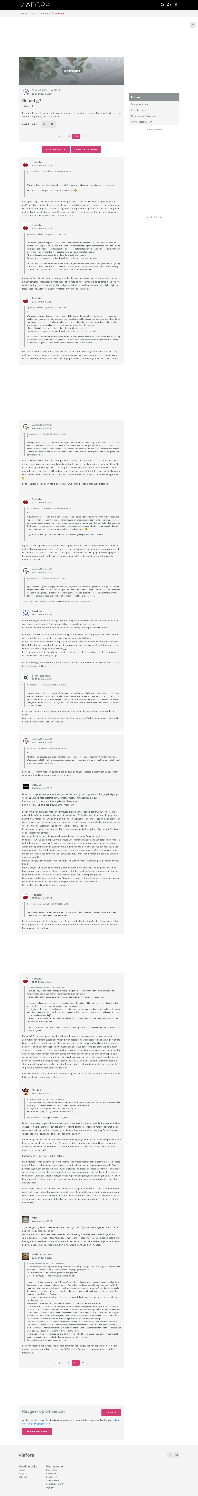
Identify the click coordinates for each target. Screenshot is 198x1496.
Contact (23, 1476)
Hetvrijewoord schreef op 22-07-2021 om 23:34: (49, 508)
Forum (33, 13)
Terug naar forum (139, 104)
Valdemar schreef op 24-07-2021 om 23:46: (46, 748)
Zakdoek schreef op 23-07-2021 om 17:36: (46, 987)
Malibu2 (36, 1090)
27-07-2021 (37, 1221)
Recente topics (138, 110)
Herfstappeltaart (42, 1254)
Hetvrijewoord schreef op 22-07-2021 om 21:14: (49, 171)
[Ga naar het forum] (169, 5)
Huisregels (51, 1469)
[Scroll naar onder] (193, 25)
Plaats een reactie (55, 149)
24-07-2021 (37, 678)
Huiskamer (45, 13)
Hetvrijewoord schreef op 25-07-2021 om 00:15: (49, 904)
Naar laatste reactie (86, 149)
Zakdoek (37, 611)
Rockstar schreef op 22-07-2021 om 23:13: (46, 434)
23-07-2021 (37, 614)
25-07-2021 (37, 742)
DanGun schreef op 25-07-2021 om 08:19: (45, 1099)
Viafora (26, 1455)
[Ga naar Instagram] (176, 1455)
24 (82, 136)
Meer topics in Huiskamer (143, 115)
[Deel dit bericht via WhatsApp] (44, 124)
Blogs (21, 1473)
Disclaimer (51, 1473)
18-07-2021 (37, 93)
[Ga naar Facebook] (170, 1455)
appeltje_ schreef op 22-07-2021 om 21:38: (47, 234)
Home (24, 13)
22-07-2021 (37, 165)
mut (34, 1217)
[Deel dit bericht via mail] (52, 124)
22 (69, 136)
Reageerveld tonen (37, 1431)
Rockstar (37, 162)
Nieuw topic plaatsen (141, 121)
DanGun (37, 784)
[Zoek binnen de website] (163, 5)
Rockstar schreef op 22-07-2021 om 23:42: (46, 578)
